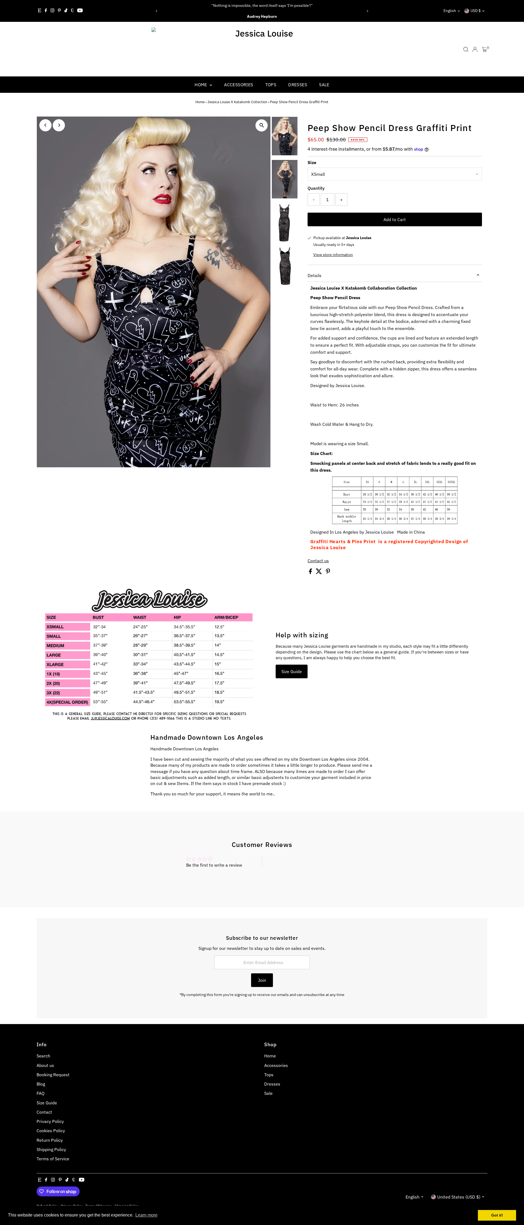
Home (201, 84)
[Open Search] (465, 49)
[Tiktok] (66, 10)
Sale (324, 84)
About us (45, 1065)
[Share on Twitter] (319, 572)
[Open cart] (484, 49)
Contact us (318, 560)
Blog (41, 1084)
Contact (44, 1112)
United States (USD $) (458, 1197)
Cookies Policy (51, 1130)
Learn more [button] (146, 1215)
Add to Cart (394, 219)
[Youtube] (80, 10)
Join (262, 980)
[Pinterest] (59, 10)
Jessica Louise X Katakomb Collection (237, 102)
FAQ (40, 1093)
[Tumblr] (72, 10)
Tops (270, 84)
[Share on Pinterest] (328, 572)
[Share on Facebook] (311, 572)
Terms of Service (53, 1158)
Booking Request (53, 1074)
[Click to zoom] (261, 125)
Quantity (316, 188)
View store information (333, 255)
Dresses (297, 84)
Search (43, 1056)
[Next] (367, 11)
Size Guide (291, 671)
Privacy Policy (50, 1121)
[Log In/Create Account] (474, 49)
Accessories (238, 84)
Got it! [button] (497, 1215)
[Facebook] (45, 10)
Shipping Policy (51, 1149)
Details (314, 275)
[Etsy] (40, 10)
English (449, 10)
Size (312, 162)
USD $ (476, 10)
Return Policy (50, 1140)
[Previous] (156, 11)
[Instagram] (52, 10)
